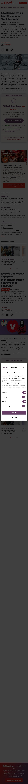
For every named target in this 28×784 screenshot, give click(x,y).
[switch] (24, 397)
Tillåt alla (14, 412)
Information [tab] (14, 367)
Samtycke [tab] (5, 367)
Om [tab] (23, 367)
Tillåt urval (14, 417)
